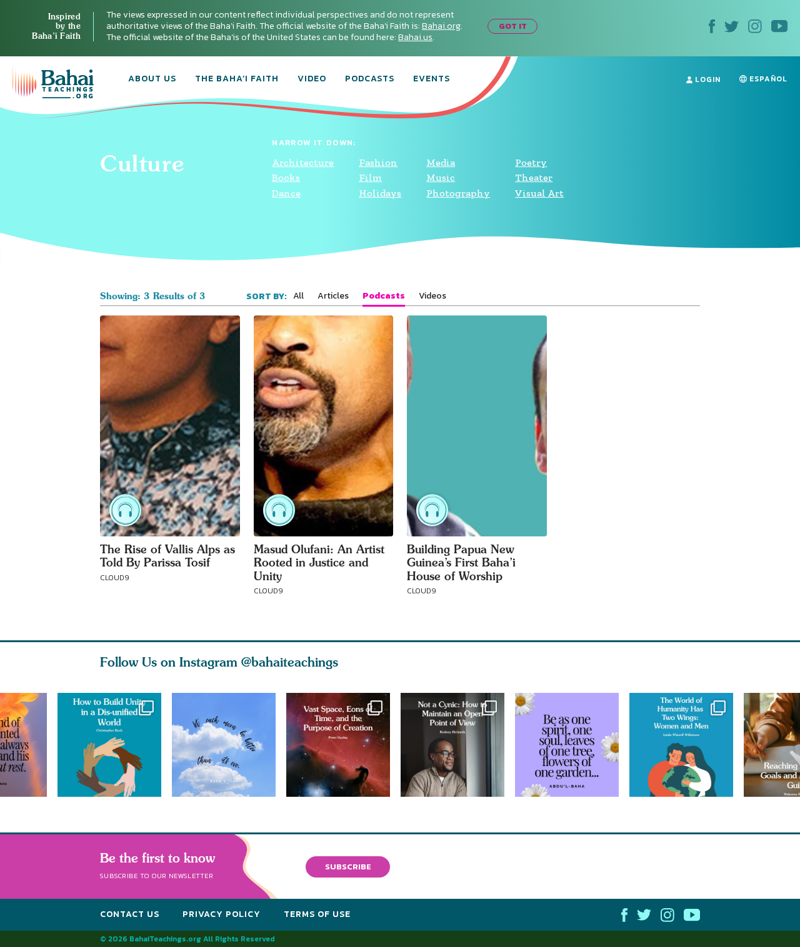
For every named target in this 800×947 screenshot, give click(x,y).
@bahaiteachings (289, 662)
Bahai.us (415, 37)
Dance (286, 193)
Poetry (531, 162)
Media (440, 162)
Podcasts (369, 79)
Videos (432, 296)
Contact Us (129, 914)
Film (370, 177)
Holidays (380, 193)
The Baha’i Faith (237, 79)
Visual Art (539, 193)
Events (431, 79)
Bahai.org (441, 26)
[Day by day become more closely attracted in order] (572, 745)
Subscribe (348, 867)
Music (440, 177)
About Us (152, 79)
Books (286, 177)
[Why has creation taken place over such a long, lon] (343, 745)
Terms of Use (317, 914)
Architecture (303, 162)
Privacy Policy (221, 914)
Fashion (378, 162)
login (706, 79)
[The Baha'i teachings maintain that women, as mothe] (686, 745)
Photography (458, 193)
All (298, 296)
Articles (333, 296)
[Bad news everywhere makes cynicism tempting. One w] (458, 745)
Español (767, 78)
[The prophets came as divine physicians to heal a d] (109, 745)
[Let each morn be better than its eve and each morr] (224, 745)
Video (312, 79)
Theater (533, 177)
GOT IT (513, 26)
